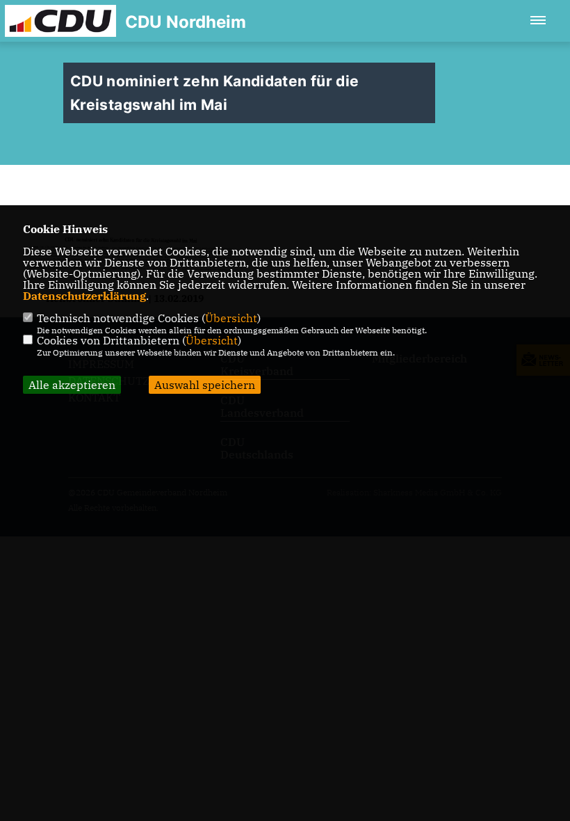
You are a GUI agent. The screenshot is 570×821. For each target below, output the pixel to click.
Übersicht (231, 318)
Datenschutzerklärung (84, 296)
